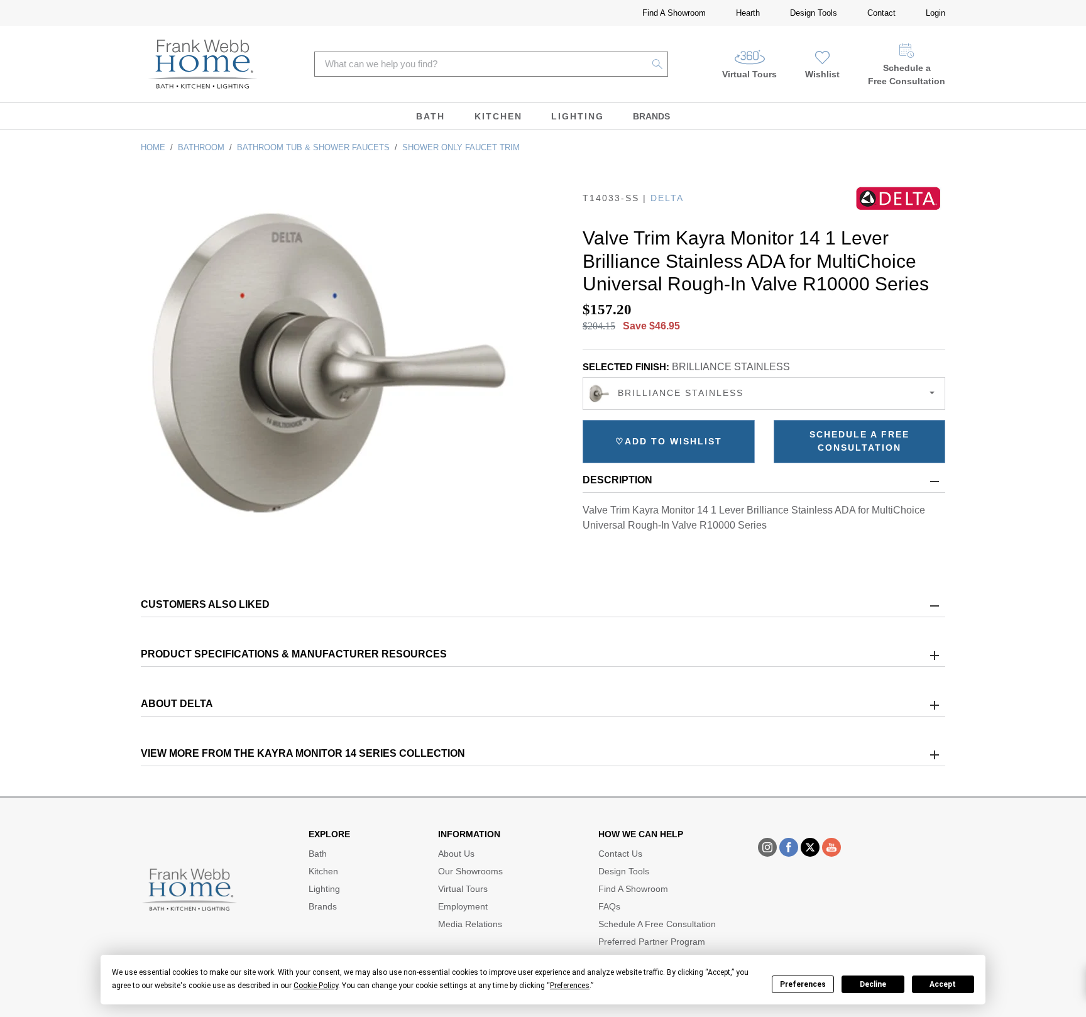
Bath (430, 116)
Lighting (577, 116)
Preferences (803, 984)
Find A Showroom (674, 13)
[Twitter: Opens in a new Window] (810, 847)
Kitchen (498, 116)
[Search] (657, 64)
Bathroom (201, 147)
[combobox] (764, 393)
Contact (881, 13)
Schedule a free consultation (859, 441)
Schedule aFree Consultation (906, 74)
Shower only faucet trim (461, 147)
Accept (943, 984)
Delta (667, 198)
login (935, 13)
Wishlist (822, 74)
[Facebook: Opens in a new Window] (788, 847)
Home (153, 147)
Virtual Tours (749, 74)
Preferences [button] (570, 985)
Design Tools (813, 13)
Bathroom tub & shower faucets (313, 147)
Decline (873, 984)
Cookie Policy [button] (315, 985)
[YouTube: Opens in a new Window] (831, 847)
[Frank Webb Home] (203, 64)
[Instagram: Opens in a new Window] (767, 847)
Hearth (748, 13)
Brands (651, 116)
